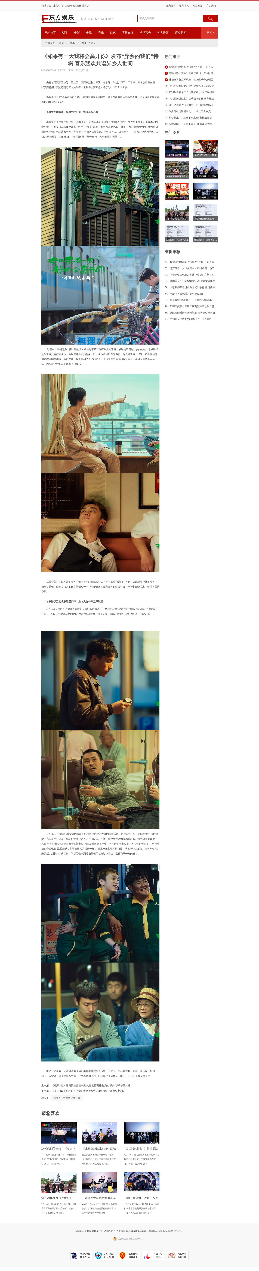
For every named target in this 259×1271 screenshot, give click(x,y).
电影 (77, 32)
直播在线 (127, 32)
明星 (65, 32)
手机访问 (211, 5)
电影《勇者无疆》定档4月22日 (186, 293)
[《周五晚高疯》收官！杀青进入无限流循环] (141, 1190)
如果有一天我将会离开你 (66, 1098)
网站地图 (197, 5)
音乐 (101, 32)
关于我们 (120, 1231)
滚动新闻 (180, 32)
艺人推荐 (163, 32)
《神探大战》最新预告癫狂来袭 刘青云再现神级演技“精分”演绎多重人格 (91, 1085)
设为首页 (171, 5)
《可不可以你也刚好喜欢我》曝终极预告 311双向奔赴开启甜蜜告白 (88, 1090)
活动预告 (145, 32)
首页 (61, 43)
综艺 (113, 32)
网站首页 (46, 5)
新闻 (84, 43)
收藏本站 (184, 5)
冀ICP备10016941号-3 (173, 1231)
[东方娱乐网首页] (59, 19)
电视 (89, 32)
